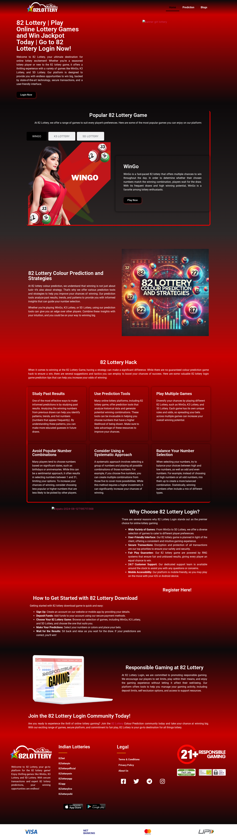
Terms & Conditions (129, 759)
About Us (123, 770)
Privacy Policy (126, 765)
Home (172, 7)
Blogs (204, 7)
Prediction (188, 7)
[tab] (37, 136)
